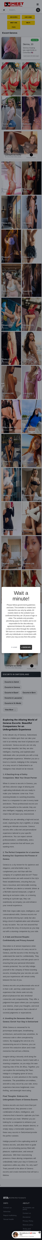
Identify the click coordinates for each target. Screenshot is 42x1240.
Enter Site (27, 647)
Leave (15, 647)
